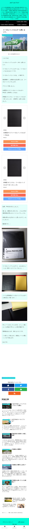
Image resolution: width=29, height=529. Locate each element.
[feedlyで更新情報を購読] (21, 389)
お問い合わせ (21, 522)
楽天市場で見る (14, 145)
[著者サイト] (8, 385)
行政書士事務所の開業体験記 (9, 377)
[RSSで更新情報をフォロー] (14, 393)
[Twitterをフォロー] (21, 385)
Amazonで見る (14, 141)
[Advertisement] (14, 362)
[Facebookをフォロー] (8, 389)
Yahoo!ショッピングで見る (14, 149)
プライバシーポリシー (8, 522)
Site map (14, 524)
